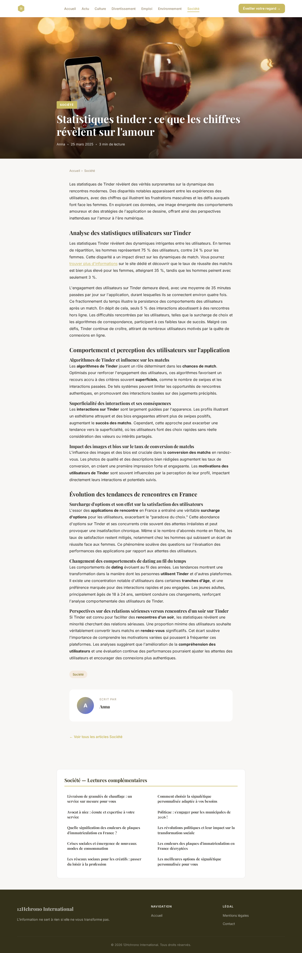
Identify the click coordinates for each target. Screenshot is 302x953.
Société (193, 8)
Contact (229, 924)
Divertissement (124, 8)
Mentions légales (236, 915)
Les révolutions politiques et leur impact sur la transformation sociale (196, 830)
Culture (100, 8)
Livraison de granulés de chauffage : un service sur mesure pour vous (99, 799)
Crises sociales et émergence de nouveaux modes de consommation (102, 846)
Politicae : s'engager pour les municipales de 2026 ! (194, 814)
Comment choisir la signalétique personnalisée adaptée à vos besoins (187, 799)
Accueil (70, 8)
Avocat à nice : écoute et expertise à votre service (101, 814)
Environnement (170, 8)
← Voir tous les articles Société (95, 736)
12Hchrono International (45, 908)
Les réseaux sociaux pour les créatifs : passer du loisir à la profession (104, 861)
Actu (85, 8)
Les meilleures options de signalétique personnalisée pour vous (189, 861)
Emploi (146, 8)
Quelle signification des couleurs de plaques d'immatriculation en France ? (103, 830)
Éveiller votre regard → (262, 8)
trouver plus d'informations (93, 263)
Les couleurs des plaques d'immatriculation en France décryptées (196, 846)
